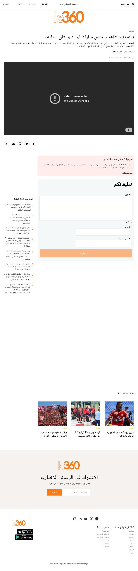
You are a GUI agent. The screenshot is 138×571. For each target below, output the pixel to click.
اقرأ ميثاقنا (127, 172)
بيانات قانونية (104, 540)
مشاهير (131, 550)
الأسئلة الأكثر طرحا (102, 534)
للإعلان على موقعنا (102, 537)
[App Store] (25, 531)
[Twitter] (91, 518)
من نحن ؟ (105, 531)
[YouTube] (85, 518)
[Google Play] (24, 537)
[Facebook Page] (97, 518)
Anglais (19, 4)
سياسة (131, 531)
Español (6, 4)
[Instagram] (74, 518)
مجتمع (131, 537)
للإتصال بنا (105, 543)
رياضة (132, 546)
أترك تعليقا (85, 253)
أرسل (54, 492)
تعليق (128, 194)
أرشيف (106, 546)
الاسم (128, 227)
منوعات (131, 31)
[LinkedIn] (80, 518)
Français (32, 4)
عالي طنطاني (116, 51)
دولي (132, 553)
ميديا (132, 543)
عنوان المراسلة (123, 238)
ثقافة (132, 540)
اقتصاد (131, 534)
